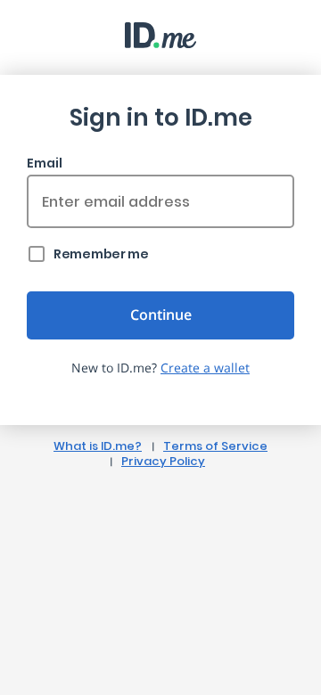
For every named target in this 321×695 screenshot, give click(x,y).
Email (44, 163)
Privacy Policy (163, 461)
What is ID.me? (98, 445)
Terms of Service (215, 445)
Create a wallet (205, 367)
